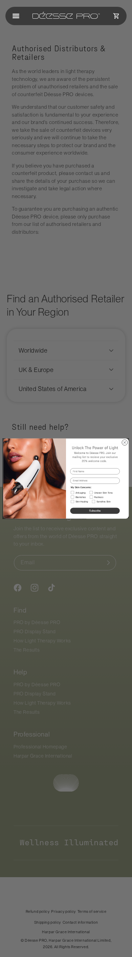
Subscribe (95, 510)
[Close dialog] (125, 442)
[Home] (66, 16)
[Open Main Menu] (16, 16)
